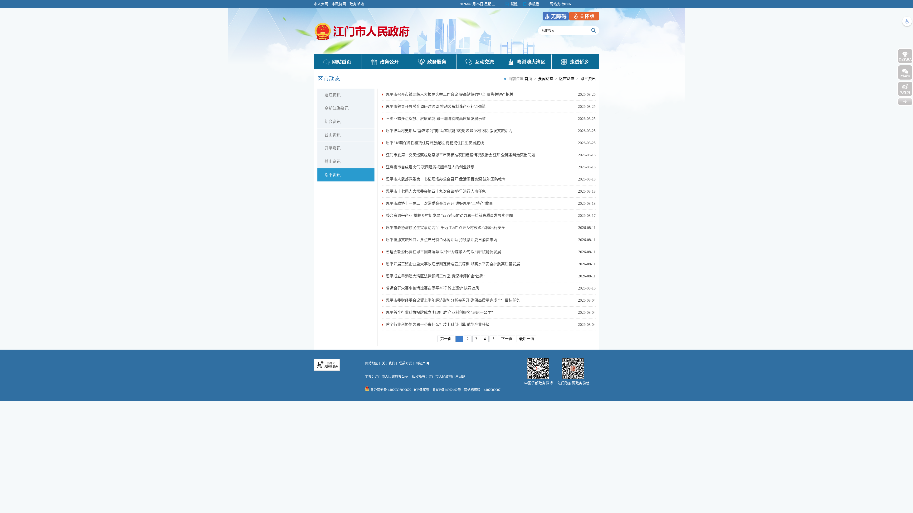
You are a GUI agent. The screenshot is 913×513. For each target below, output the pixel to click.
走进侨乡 (579, 62)
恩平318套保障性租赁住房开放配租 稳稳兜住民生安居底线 (435, 143)
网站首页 (341, 62)
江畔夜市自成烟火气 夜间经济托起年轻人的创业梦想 (430, 167)
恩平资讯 (588, 79)
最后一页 (526, 339)
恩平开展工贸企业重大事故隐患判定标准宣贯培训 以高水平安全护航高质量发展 (453, 264)
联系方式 (405, 363)
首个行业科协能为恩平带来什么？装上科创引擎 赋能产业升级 (438, 325)
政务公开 (389, 62)
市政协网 (339, 4)
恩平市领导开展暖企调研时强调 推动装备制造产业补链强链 (436, 106)
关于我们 (388, 363)
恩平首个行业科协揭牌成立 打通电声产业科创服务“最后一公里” (439, 312)
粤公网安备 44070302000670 (390, 390)
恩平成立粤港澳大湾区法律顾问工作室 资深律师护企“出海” (435, 276)
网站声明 (422, 363)
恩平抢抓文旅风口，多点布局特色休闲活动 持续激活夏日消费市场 (441, 240)
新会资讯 (333, 121)
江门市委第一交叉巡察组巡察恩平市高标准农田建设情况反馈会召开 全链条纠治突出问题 (460, 155)
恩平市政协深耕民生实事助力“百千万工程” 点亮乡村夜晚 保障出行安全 (445, 228)
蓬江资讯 (333, 95)
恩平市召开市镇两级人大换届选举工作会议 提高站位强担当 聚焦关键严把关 (449, 94)
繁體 (514, 4)
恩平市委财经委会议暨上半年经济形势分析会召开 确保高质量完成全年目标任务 (453, 300)
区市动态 (566, 79)
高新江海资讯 (337, 108)
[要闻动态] (362, 41)
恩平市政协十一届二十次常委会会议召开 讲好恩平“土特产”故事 (439, 203)
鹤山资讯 (333, 161)
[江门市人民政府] (905, 101)
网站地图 (371, 363)
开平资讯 (333, 148)
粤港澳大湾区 (531, 62)
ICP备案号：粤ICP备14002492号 (437, 390)
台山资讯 (333, 135)
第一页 (446, 339)
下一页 (507, 339)
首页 (528, 79)
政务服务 (436, 62)
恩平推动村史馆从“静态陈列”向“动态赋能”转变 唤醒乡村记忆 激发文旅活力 (449, 131)
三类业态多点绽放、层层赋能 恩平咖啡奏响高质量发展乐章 (436, 119)
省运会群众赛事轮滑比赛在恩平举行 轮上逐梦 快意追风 (432, 288)
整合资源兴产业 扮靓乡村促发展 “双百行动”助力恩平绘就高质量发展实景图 (449, 216)
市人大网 (321, 4)
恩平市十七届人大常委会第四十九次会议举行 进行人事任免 (436, 191)
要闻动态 (545, 79)
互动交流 (484, 62)
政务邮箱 (357, 4)
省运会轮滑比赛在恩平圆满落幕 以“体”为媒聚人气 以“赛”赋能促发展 (443, 252)
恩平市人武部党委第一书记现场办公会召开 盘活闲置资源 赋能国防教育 (446, 179)
